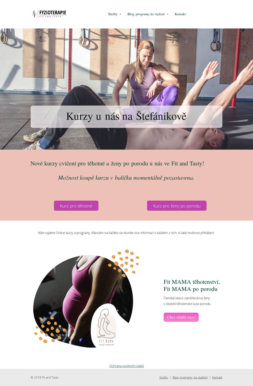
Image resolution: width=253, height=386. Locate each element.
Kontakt (180, 14)
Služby (113, 14)
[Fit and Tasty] (49, 14)
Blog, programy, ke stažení (146, 14)
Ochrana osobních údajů (126, 366)
